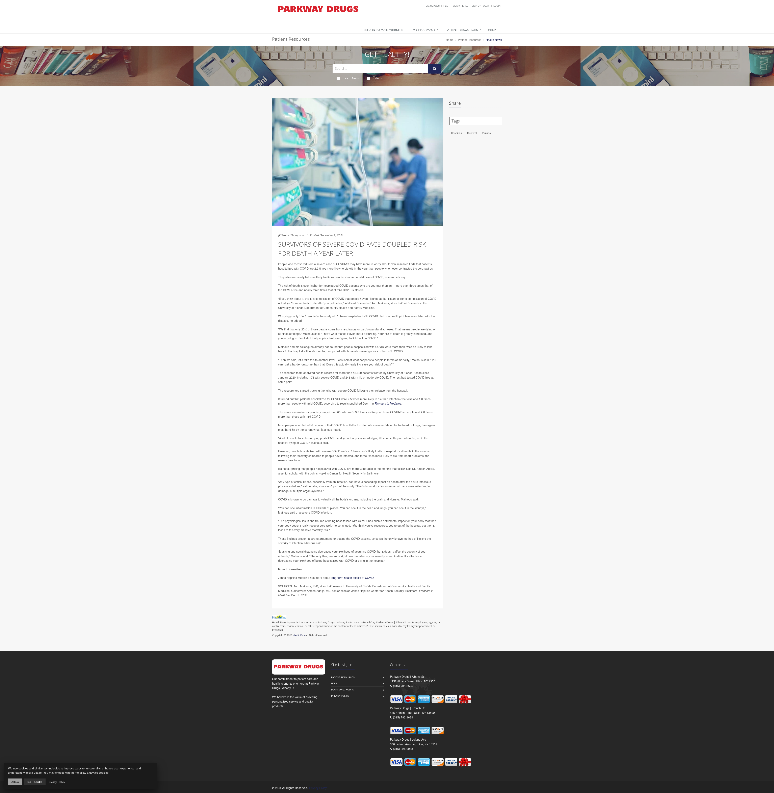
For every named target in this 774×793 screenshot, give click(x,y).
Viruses (486, 133)
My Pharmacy (424, 29)
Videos (377, 78)
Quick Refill (460, 5)
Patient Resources (461, 29)
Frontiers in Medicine (388, 403)
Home (450, 40)
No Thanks (34, 782)
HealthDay (299, 635)
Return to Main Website (382, 29)
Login (496, 5)
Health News (351, 78)
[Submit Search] (434, 69)
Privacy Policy (340, 695)
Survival (472, 133)
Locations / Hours (342, 689)
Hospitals (456, 133)
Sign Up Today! (481, 5)
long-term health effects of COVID (352, 578)
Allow (15, 782)
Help (446, 5)
